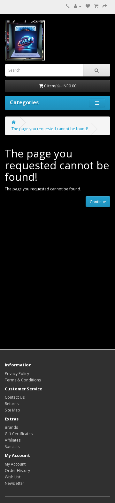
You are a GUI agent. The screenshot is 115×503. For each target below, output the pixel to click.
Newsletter (14, 483)
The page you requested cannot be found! (50, 129)
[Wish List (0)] (88, 6)
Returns (12, 403)
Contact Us (15, 397)
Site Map (12, 410)
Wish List (12, 477)
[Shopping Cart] (96, 6)
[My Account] (77, 6)
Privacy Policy (17, 373)
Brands (11, 427)
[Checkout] (105, 6)
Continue (98, 201)
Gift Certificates (19, 433)
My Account (15, 464)
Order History (17, 470)
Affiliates (12, 440)
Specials (12, 446)
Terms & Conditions (23, 380)
